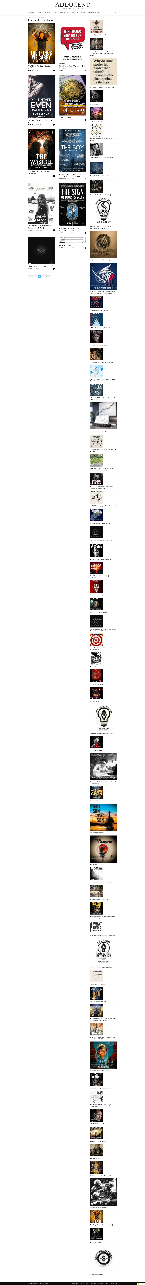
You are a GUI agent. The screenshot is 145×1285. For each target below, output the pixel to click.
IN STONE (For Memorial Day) (98, 1141)
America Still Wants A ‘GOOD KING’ (99, 310)
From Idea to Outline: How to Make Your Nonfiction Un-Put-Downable (103, 782)
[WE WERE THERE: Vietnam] (96, 113)
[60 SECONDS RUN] (96, 96)
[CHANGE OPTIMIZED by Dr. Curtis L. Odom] (96, 319)
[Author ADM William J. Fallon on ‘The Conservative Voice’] (96, 168)
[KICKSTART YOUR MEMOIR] (96, 1115)
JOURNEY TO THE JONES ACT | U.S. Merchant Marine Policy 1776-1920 (102, 1038)
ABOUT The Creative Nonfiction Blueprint (101, 967)
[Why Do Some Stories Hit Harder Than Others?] (103, 72)
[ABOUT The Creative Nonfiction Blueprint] (103, 952)
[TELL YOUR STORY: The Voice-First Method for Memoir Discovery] (96, 908)
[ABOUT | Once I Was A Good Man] (96, 336)
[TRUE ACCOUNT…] (72, 240)
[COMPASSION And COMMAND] (96, 976)
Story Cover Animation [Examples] (99, 595)
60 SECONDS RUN (95, 104)
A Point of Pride (65, 118)
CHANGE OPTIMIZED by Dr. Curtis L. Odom (101, 327)
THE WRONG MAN (95, 1158)
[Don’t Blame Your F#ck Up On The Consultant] (72, 43)
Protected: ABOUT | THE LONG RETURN (100, 1088)
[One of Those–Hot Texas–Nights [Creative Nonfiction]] (96, 568)
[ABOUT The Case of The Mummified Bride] (96, 1167)
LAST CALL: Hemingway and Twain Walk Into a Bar (103, 506)
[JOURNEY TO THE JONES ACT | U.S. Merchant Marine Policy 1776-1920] (96, 1029)
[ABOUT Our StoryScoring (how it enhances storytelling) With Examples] (103, 211)
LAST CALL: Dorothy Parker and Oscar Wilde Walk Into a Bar (103, 450)
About (39, 13)
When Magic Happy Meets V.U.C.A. (99, 899)
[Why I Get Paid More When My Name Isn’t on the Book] (103, 416)
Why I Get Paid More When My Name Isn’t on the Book (102, 431)
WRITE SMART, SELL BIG (96, 1274)
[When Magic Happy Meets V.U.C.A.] (96, 891)
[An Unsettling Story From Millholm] (96, 604)
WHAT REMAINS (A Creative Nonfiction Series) (102, 935)
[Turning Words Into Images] (96, 658)
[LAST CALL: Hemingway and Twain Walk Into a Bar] (96, 497)
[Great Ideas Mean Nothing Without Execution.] (103, 718)
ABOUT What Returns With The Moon (100, 1070)
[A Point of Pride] (72, 95)
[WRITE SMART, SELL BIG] (103, 1259)
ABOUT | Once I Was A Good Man (98, 345)
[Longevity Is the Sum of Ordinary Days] (103, 244)
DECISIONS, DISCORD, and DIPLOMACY (100, 523)
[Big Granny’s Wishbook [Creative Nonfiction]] (96, 354)
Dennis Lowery (31, 70)
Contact (31, 13)
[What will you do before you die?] (96, 26)
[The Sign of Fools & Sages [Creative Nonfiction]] (72, 204)
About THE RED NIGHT (96, 750)
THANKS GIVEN (94, 801)
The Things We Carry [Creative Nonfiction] (101, 1225)
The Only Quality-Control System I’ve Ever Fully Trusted (102, 139)
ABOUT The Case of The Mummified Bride (101, 1175)
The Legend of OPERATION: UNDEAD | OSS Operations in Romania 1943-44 (101, 487)
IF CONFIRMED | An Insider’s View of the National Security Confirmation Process (103, 1019)
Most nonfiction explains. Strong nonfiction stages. (101, 541)
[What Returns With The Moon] (96, 993)
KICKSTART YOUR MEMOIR (97, 1124)
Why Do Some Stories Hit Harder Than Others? (102, 87)
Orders (83, 13)
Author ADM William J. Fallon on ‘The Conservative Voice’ (103, 176)
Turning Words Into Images (97, 666)
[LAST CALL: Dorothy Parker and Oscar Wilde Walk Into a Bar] (96, 441)
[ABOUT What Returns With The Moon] (103, 1055)
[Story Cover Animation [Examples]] (96, 586)
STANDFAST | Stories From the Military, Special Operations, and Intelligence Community (102, 292)
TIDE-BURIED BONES (95, 1242)
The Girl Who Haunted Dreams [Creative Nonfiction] (39, 227)
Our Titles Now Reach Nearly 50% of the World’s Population (103, 380)
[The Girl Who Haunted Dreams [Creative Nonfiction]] (41, 203)
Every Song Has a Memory (33, 117)
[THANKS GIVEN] (96, 792)
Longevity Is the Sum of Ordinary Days (100, 260)
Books (56, 13)
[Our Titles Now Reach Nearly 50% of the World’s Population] (96, 371)
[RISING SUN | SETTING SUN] (103, 817)
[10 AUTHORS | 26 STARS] (41, 250)
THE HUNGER (93, 864)
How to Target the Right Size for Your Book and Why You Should (102, 648)
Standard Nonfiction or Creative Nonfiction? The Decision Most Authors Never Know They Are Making (103, 53)
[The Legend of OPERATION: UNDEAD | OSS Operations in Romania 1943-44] (96, 479)
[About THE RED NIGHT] (96, 742)
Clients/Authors (93, 13)
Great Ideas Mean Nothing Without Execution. (102, 733)
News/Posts (75, 13)
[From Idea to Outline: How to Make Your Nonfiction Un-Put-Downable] (103, 767)
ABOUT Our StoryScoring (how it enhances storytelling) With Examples (101, 227)
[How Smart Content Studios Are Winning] (96, 873)
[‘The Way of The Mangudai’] (96, 676)
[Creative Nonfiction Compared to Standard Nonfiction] (96, 149)
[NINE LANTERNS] (96, 693)
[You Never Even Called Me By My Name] (41, 96)
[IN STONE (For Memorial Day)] (96, 1133)
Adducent (61, 70)
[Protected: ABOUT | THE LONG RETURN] (96, 1079)
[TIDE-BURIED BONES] (96, 1234)
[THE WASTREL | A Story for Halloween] (41, 149)
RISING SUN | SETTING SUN (97, 833)
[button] (115, 13)
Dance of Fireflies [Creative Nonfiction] (100, 195)
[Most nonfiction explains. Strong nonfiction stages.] (96, 532)
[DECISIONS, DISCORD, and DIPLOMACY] (96, 515)
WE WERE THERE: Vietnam (97, 121)
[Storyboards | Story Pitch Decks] (103, 1192)
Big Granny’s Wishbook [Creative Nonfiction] (101, 362)
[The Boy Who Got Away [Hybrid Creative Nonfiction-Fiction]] (72, 150)
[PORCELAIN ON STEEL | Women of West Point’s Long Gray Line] (96, 390)
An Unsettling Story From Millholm (99, 612)
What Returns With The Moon (98, 1001)
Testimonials (64, 13)
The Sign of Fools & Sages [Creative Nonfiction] (69, 229)
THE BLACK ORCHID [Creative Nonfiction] (101, 559)
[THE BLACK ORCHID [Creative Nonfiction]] (96, 551)
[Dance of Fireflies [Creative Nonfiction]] (96, 186)
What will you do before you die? (98, 35)
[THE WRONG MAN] (96, 1150)
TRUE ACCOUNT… (66, 246)
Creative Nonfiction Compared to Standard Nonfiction (101, 158)
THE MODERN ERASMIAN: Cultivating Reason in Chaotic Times (102, 1105)
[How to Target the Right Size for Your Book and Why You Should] (96, 640)
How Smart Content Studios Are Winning (101, 882)
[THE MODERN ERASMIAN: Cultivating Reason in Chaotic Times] (96, 1097)
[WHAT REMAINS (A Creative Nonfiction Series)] (96, 927)
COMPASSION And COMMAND (98, 984)
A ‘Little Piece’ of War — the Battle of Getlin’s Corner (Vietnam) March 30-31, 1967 (102, 469)
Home (29, 17)
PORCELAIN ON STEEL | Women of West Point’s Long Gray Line (102, 398)
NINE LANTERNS (94, 701)
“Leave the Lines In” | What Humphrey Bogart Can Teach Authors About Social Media (103, 630)
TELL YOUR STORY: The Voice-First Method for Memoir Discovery (102, 917)
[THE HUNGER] (103, 849)
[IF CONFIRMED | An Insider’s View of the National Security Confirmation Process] (96, 1010)
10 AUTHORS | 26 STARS (37, 266)
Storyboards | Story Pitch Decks (98, 1207)
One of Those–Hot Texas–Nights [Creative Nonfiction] (101, 576)
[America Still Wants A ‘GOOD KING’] (96, 302)
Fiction (29, 168)
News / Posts (30, 63)
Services (47, 13)
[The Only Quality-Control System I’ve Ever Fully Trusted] (96, 130)
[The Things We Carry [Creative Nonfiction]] (41, 43)
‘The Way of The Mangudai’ (97, 684)
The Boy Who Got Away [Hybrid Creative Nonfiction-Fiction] (71, 175)
